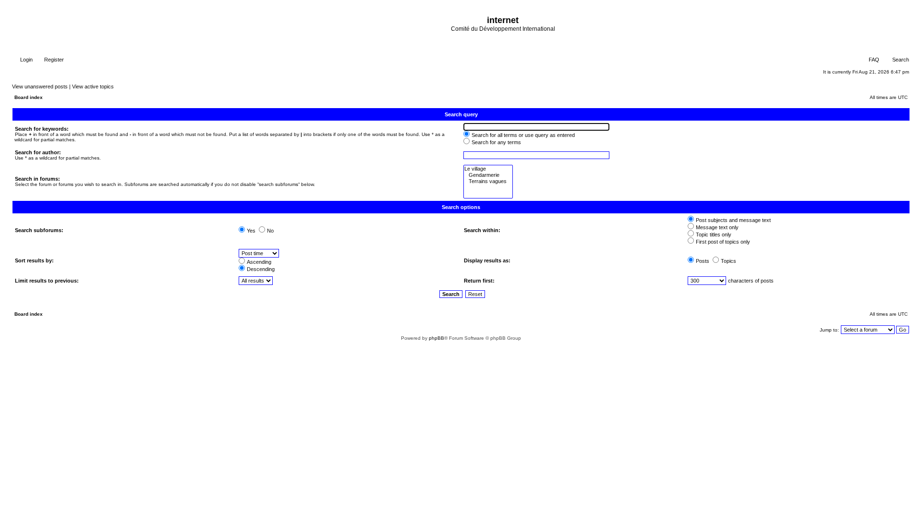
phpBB (436, 338)
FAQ (873, 59)
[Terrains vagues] (488, 181)
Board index (28, 97)
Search (900, 59)
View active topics (93, 86)
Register (53, 59)
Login (26, 59)
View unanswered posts (40, 86)
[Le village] (488, 169)
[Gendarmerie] (488, 175)
